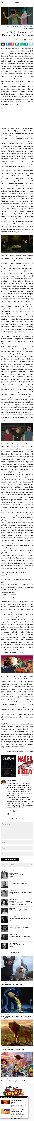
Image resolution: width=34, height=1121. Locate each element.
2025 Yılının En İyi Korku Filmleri (18, 883)
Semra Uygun (13, 934)
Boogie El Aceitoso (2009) (17, 1101)
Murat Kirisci (13, 917)
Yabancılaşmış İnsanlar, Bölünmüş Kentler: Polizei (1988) (19, 928)
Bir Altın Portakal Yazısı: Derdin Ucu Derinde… (19, 945)
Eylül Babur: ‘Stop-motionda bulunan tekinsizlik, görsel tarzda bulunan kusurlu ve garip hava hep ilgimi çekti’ (20, 902)
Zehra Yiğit (12, 890)
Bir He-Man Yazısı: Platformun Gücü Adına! (19, 875)
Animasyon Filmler (26, 26)
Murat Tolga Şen (14, 873)
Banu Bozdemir (14, 899)
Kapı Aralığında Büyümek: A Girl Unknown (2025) (21, 893)
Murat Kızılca (13, 882)
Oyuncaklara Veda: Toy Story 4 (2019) (13, 1081)
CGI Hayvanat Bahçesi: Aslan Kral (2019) (14, 1049)
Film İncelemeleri (12, 26)
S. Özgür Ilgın (13, 925)
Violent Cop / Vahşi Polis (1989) (18, 910)
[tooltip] (3, 44)
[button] (31, 865)
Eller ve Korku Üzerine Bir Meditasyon (19, 936)
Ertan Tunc (30, 39)
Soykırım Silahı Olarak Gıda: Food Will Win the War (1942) (16, 1017)
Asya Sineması (28, 28)
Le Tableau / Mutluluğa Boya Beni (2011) (18, 1110)
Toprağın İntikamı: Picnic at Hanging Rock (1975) (19, 919)
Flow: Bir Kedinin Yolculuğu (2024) (12, 984)
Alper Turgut (13, 943)
